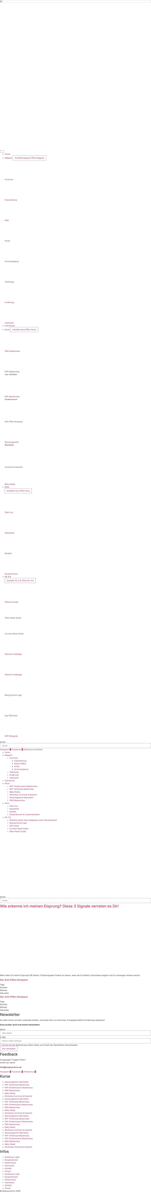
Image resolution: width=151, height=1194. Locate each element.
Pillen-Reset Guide (13, 618)
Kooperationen (11, 574)
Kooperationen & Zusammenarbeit (24, 814)
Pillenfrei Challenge (13, 654)
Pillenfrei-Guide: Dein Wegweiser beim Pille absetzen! (33, 820)
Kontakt (8, 553)
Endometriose (11, 200)
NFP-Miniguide (11, 736)
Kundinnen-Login (12, 1157)
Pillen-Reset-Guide (17, 831)
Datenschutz (10, 1163)
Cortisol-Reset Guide (14, 633)
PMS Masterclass (12, 351)
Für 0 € (8, 817)
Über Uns (9, 512)
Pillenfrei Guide (11, 602)
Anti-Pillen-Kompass (14, 421)
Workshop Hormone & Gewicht (23, 794)
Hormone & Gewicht (14, 467)
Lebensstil (9, 323)
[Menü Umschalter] (2, 151)
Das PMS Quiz (11, 715)
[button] (75, 738)
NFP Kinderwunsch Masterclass (23, 786)
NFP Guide (14, 826)
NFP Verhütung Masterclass (21, 789)
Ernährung (9, 302)
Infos (7, 803)
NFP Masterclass (12, 371)
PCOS (7, 241)
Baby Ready (10, 484)
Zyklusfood (10, 780)
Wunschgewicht (12, 442)
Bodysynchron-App (18, 823)
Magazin (8, 755)
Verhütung (9, 282)
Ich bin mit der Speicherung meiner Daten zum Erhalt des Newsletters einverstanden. (40, 1045)
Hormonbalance (12, 261)
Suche (2, 742)
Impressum (9, 1165)
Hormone (9, 179)
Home (7, 752)
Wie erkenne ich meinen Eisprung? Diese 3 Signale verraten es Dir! (59, 906)
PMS (7, 220)
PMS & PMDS (20, 763)
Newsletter (9, 533)
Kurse (7, 783)
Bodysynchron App (13, 695)
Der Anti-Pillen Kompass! (14, 979)
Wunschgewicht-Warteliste (21, 797)
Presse (8, 1171)
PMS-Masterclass (17, 800)
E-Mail (3, 1037)
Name (2, 1029)
